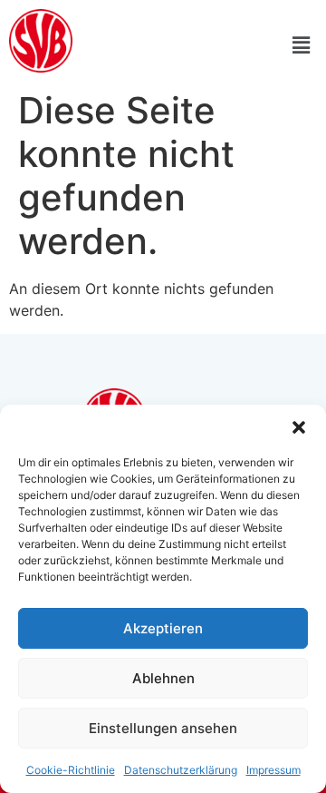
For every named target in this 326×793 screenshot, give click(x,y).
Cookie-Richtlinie (70, 770)
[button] (299, 427)
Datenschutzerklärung (180, 770)
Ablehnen (163, 678)
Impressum (273, 770)
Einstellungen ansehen (163, 728)
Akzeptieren (163, 628)
